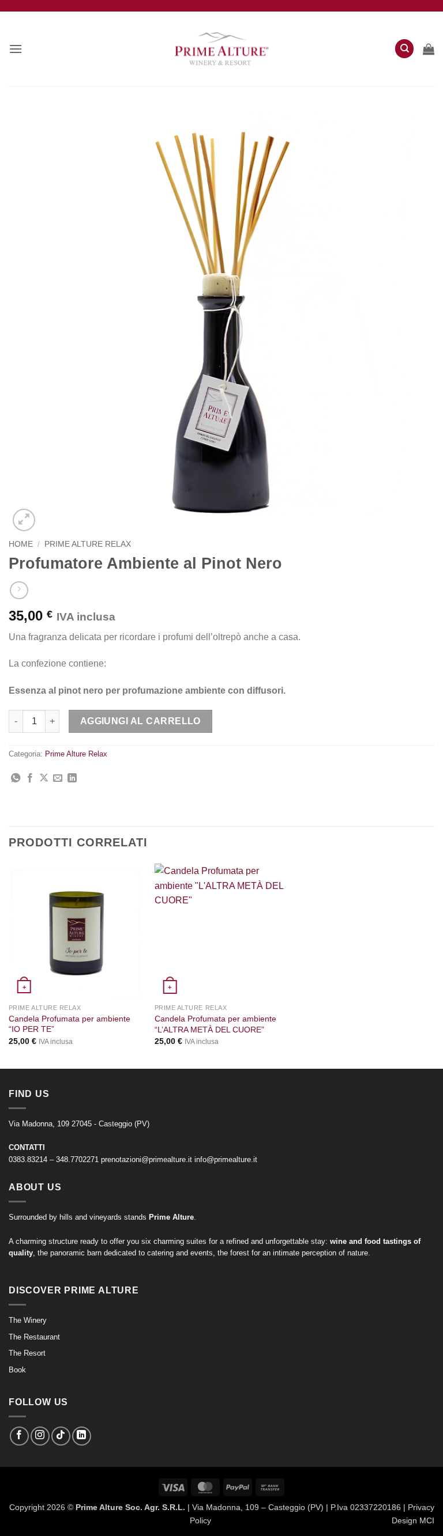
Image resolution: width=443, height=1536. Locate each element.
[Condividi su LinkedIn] (72, 778)
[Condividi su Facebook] (30, 778)
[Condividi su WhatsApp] (15, 778)
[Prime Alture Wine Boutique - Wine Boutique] (222, 49)
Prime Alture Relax (87, 544)
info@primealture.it (225, 1159)
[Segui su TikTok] (60, 1436)
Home (21, 544)
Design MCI (413, 1520)
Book (17, 1369)
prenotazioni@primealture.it (146, 1159)
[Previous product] (19, 590)
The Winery (28, 1320)
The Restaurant (34, 1337)
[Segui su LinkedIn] (81, 1436)
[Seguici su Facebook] (19, 1436)
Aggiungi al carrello (140, 721)
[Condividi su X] (43, 778)
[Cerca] (404, 48)
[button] (15, 49)
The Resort (27, 1353)
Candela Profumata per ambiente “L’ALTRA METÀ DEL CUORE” (215, 1024)
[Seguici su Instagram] (40, 1436)
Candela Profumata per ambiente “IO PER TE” (69, 1024)
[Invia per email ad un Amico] (57, 778)
